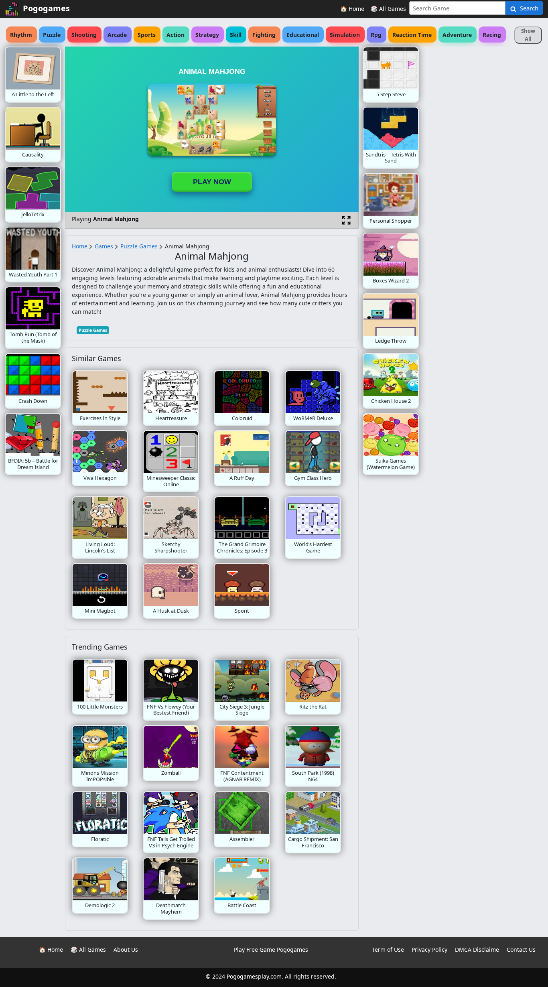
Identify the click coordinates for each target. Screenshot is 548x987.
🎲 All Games (388, 8)
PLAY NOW (212, 182)
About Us (126, 949)
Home (79, 246)
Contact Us (521, 949)
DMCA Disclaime (477, 949)
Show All (528, 35)
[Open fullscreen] (346, 220)
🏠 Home (352, 8)
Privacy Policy (429, 949)
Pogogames (46, 8)
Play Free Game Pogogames (271, 949)
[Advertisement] (483, 167)
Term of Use (388, 949)
